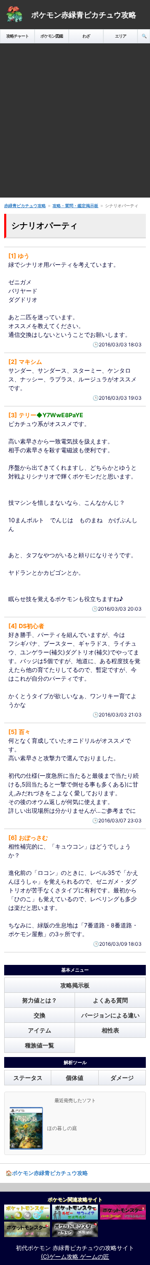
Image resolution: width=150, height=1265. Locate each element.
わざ (86, 35)
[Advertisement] (75, 123)
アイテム (39, 1030)
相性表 (110, 1030)
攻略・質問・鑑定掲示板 (75, 205)
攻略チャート (17, 35)
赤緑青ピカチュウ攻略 (25, 205)
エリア (120, 35)
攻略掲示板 (75, 985)
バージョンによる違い (110, 1015)
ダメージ (122, 1077)
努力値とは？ (39, 1000)
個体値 (74, 1077)
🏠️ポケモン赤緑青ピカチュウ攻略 (46, 1173)
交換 (39, 1015)
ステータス (27, 1077)
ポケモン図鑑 (51, 35)
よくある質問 (110, 1000)
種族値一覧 (39, 1045)
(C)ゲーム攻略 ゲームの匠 (75, 1256)
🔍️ (144, 35)
